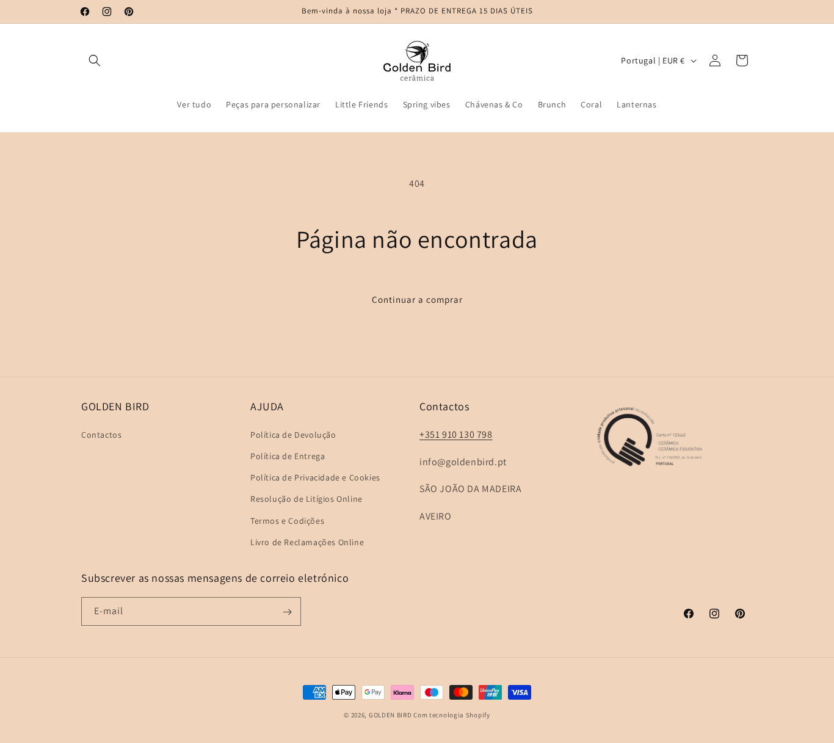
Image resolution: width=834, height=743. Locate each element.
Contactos (101, 434)
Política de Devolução (293, 434)
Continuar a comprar (417, 299)
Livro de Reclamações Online (307, 541)
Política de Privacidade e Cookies (315, 476)
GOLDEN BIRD (390, 715)
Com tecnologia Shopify (451, 715)
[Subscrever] (287, 612)
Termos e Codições (287, 520)
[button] (94, 60)
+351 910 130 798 (456, 433)
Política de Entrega (287, 455)
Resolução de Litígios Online (306, 498)
